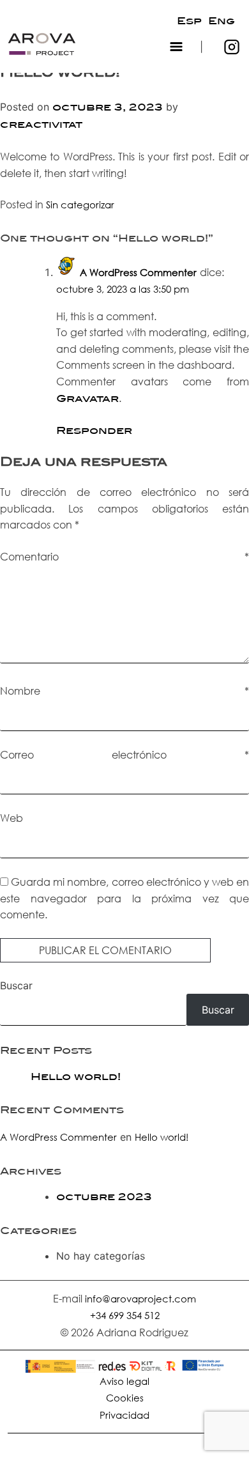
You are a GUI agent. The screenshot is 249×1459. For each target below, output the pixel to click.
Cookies (125, 1397)
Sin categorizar (80, 204)
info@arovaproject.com (140, 1298)
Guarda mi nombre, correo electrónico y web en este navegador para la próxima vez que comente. (124, 898)
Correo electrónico (124, 754)
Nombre (124, 690)
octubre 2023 (104, 1197)
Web (11, 817)
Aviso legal (124, 1381)
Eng (221, 21)
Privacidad (124, 1415)
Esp (189, 21)
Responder (94, 430)
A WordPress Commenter (138, 272)
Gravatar (87, 399)
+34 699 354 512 (125, 1315)
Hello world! (76, 1077)
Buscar (16, 985)
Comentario (124, 556)
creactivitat (41, 124)
